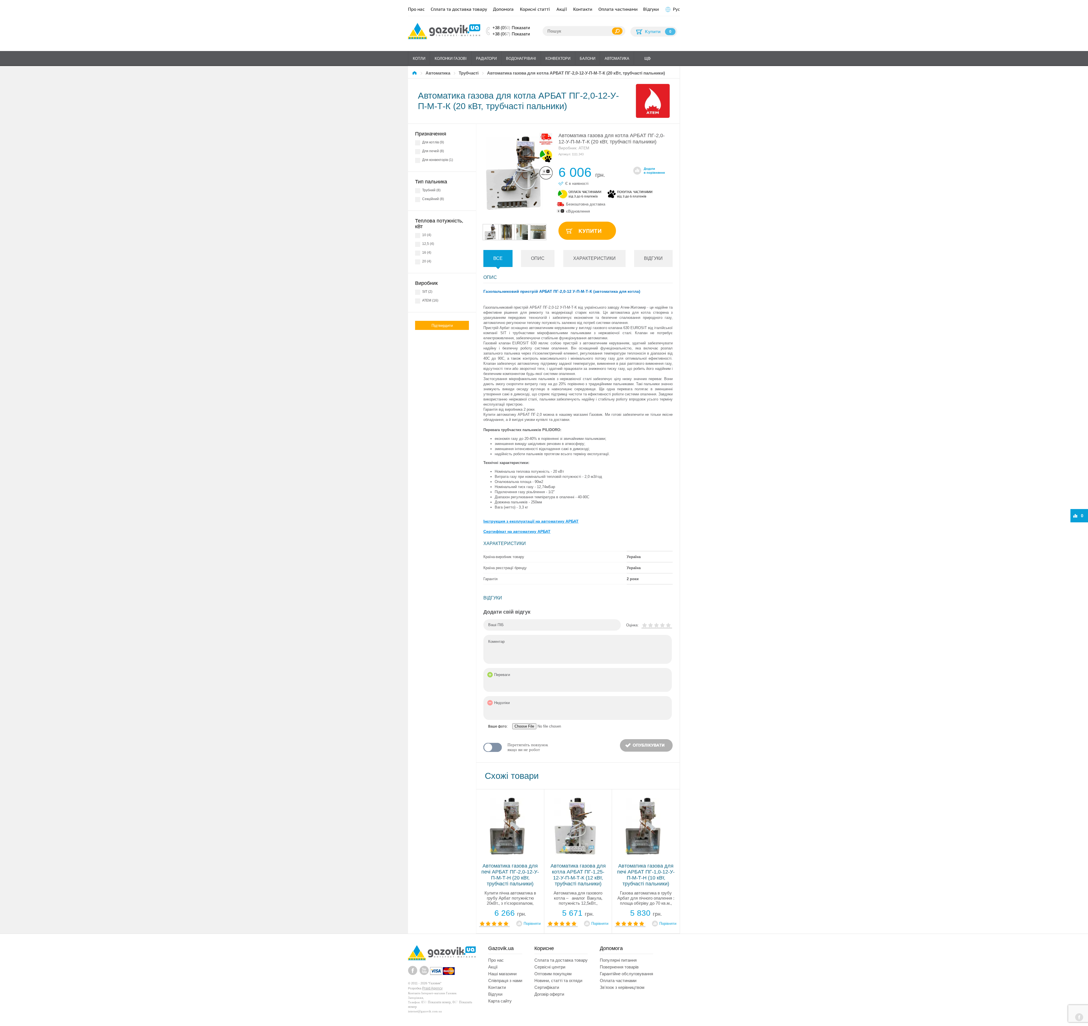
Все (498, 258)
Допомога (503, 9)
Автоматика (617, 58)
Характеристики (594, 258)
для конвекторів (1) (437, 160)
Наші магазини (502, 973)
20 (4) (426, 261)
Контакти (582, 9)
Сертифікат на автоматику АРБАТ (517, 531)
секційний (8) (433, 199)
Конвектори (557, 58)
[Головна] (415, 73)
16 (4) (426, 253)
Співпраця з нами (505, 980)
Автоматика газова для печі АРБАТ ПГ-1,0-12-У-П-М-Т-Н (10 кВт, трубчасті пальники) (646, 875)
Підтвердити (442, 325)
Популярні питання (618, 960)
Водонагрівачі (521, 58)
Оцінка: (632, 625)
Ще (647, 58)
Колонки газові (451, 58)
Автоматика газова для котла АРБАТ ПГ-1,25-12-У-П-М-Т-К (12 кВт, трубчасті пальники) (578, 875)
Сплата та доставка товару (459, 9)
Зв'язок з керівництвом (622, 987)
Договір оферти (549, 994)
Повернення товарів (619, 966)
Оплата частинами (618, 9)
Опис (538, 258)
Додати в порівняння (654, 170)
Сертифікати (546, 987)
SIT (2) (427, 292)
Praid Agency (432, 988)
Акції (561, 9)
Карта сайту (500, 1001)
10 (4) (426, 235)
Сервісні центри (549, 966)
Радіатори (486, 58)
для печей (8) (433, 151)
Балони (587, 58)
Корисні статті (535, 9)
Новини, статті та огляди (558, 980)
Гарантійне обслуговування (626, 973)
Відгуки (651, 9)
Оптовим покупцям (552, 973)
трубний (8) (431, 190)
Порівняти (532, 923)
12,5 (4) (428, 244)
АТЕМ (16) (430, 300)
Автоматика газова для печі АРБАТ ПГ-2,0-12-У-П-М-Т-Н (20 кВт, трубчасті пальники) (510, 875)
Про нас (416, 9)
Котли (419, 58)
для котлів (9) (433, 142)
